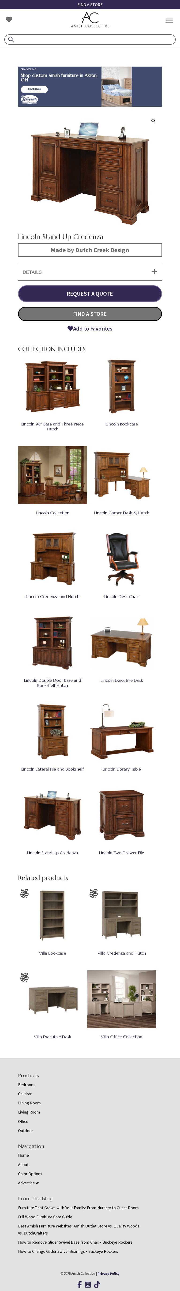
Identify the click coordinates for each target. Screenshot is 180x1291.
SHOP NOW (34, 89)
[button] (153, 121)
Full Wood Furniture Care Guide (45, 1216)
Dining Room (29, 1103)
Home (23, 1155)
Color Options (30, 1173)
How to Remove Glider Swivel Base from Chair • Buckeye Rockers (75, 1242)
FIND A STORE (90, 4)
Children (25, 1093)
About (23, 1164)
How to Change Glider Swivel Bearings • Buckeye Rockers (68, 1251)
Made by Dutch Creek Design (90, 250)
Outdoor (25, 1130)
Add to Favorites (92, 328)
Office (23, 1121)
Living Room (29, 1112)
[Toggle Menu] (169, 21)
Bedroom (26, 1084)
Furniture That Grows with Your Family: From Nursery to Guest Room (78, 1207)
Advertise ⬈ (28, 1183)
